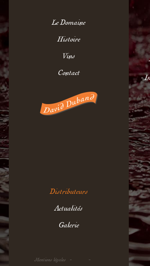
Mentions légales (50, 259)
